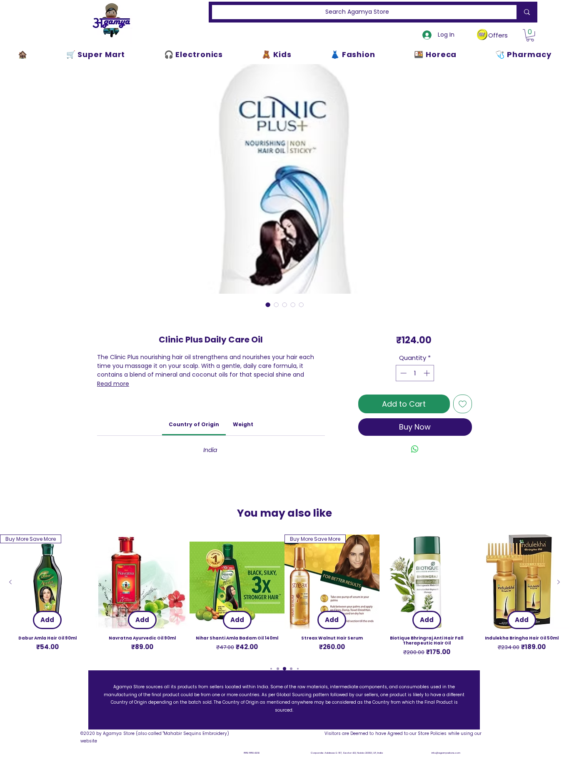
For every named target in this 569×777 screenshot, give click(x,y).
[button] (530, 35)
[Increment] (427, 373)
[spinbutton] (415, 373)
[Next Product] (558, 582)
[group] (284, 596)
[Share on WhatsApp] (415, 449)
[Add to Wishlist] (462, 404)
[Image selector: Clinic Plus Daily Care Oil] (268, 304)
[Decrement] (402, 373)
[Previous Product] (10, 582)
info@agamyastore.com (446, 753)
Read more (113, 384)
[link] (194, 424)
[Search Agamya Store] (525, 12)
